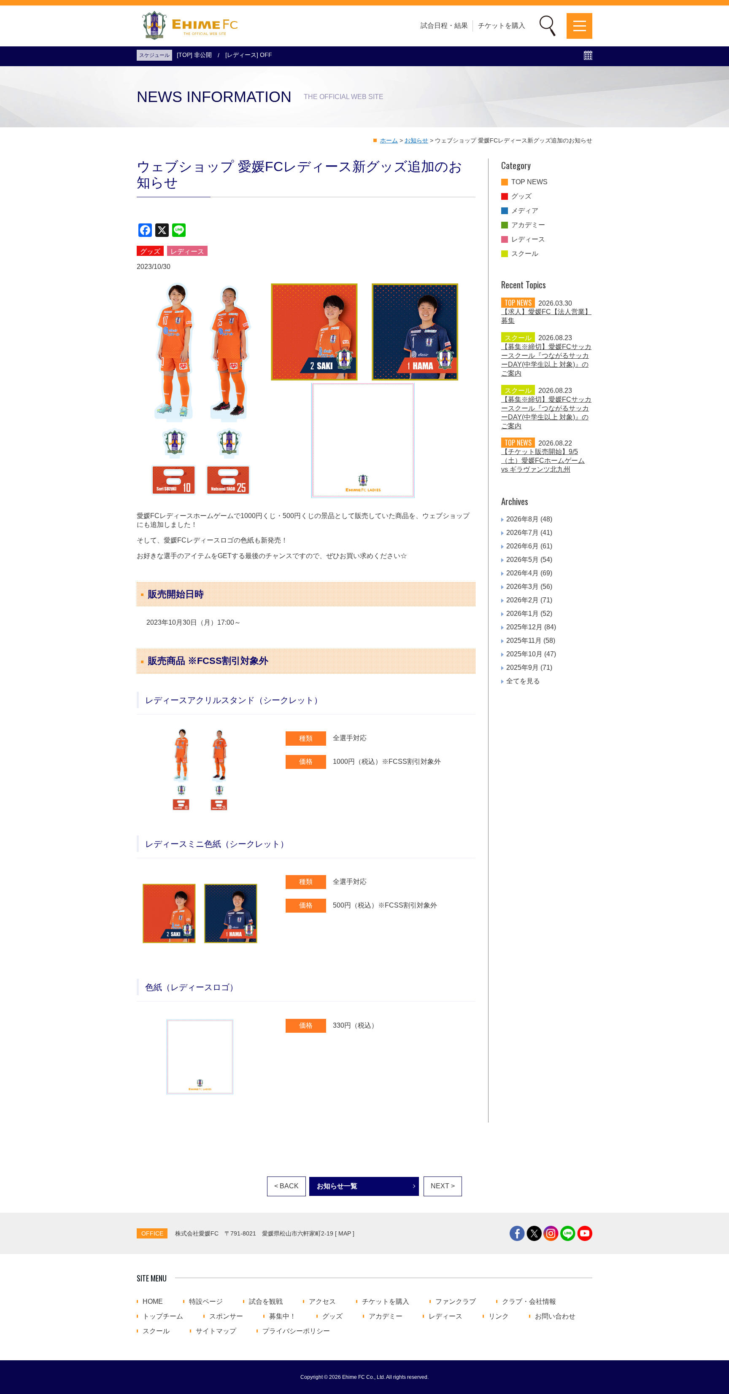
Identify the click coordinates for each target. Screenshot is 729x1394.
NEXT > (443, 1186)
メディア (524, 210)
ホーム (389, 140)
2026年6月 (522, 546)
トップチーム (163, 1316)
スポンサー (226, 1316)
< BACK (286, 1186)
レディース (528, 239)
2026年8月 (522, 519)
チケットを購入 (501, 25)
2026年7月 (522, 532)
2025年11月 (524, 640)
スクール (524, 253)
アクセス (322, 1301)
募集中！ (282, 1316)
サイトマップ (216, 1331)
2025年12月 (524, 627)
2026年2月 (522, 600)
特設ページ (206, 1301)
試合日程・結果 (444, 25)
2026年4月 (522, 573)
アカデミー (528, 225)
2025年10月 (524, 654)
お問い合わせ (555, 1316)
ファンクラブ (455, 1301)
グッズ (521, 196)
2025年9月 (522, 667)
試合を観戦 (266, 1301)
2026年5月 (522, 559)
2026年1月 (522, 613)
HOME (153, 1301)
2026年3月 (522, 586)
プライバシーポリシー (296, 1331)
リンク (499, 1316)
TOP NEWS (529, 182)
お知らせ (416, 140)
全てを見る (523, 681)
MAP (344, 1233)
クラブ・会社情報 (529, 1301)
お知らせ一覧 (337, 1186)
